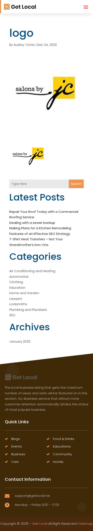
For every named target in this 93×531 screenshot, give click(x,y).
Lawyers (15, 298)
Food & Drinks (63, 438)
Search (76, 184)
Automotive (19, 276)
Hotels (58, 461)
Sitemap (86, 523)
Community (62, 454)
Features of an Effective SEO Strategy (39, 233)
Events (16, 446)
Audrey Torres (24, 45)
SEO (12, 315)
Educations (62, 446)
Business (18, 454)
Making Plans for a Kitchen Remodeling (40, 228)
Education (17, 287)
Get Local (39, 523)
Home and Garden (24, 293)
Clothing (16, 282)
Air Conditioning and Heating (32, 271)
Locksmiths (18, 304)
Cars (15, 461)
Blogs (15, 438)
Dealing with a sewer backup (32, 222)
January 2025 (19, 341)
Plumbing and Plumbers (28, 309)
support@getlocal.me (32, 495)
